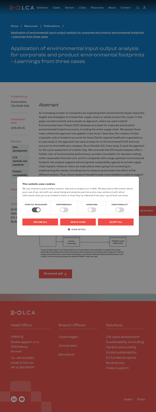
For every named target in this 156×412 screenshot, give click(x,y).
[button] (78, 230)
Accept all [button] (116, 221)
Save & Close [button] (78, 221)
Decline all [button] (40, 222)
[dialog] (78, 206)
